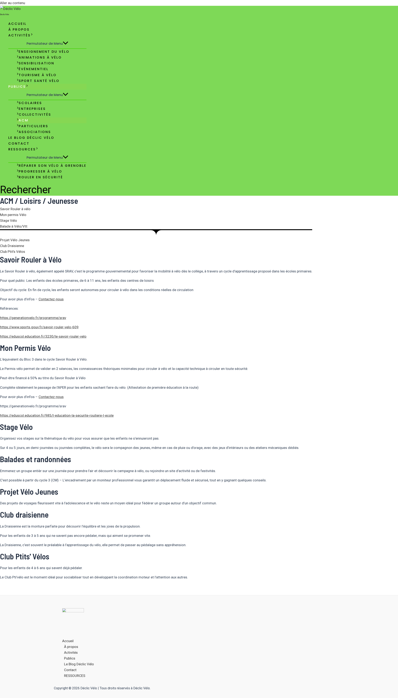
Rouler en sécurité (41, 177)
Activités (19, 35)
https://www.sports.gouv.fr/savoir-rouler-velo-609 (39, 327)
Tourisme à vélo (38, 75)
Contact (18, 143)
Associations (35, 132)
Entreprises (32, 108)
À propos (19, 29)
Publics (17, 86)
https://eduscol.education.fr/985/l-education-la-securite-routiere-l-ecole (57, 415)
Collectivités (35, 114)
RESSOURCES (22, 149)
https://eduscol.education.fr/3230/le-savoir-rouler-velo (43, 336)
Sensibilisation (36, 63)
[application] (32, 35)
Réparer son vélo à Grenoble (52, 165)
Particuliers (33, 126)
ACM (23, 120)
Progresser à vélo (40, 171)
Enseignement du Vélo (44, 51)
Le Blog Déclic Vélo (31, 137)
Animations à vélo (40, 57)
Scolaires (30, 103)
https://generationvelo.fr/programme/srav (33, 318)
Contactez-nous (51, 299)
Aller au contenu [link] (12, 3)
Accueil (17, 23)
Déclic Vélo (4, 14)
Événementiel (34, 69)
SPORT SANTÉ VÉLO (39, 80)
